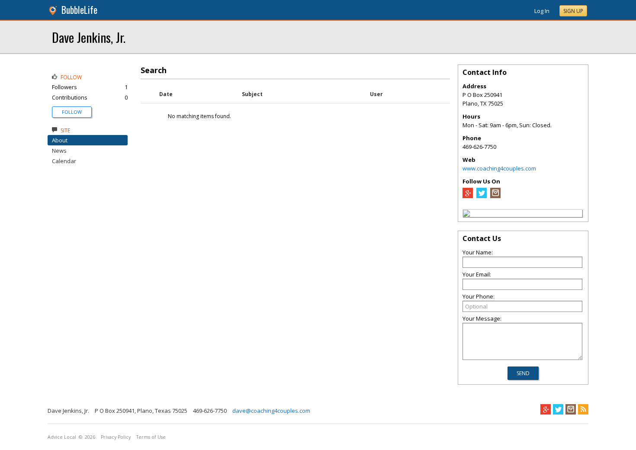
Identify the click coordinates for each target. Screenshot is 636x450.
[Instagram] (495, 196)
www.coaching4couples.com (499, 168)
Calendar (64, 161)
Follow (72, 112)
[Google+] (545, 409)
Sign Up (573, 11)
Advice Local (62, 437)
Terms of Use (151, 437)
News (59, 150)
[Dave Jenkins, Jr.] (466, 215)
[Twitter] (481, 196)
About (59, 140)
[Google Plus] (468, 196)
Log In (541, 11)
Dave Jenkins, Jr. (88, 37)
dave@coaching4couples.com (271, 411)
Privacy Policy (116, 437)
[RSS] (583, 409)
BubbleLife (79, 9)
